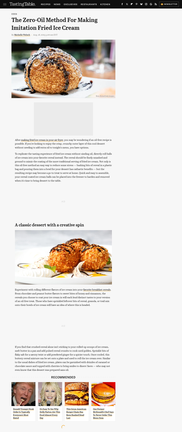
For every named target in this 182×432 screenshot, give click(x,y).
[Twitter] (127, 5)
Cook (14, 14)
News (57, 4)
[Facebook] (122, 5)
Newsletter (170, 4)
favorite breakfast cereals (96, 289)
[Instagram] (146, 5)
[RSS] (155, 5)
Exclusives (70, 4)
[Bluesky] (141, 5)
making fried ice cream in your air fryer (42, 139)
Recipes (45, 4)
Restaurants (89, 4)
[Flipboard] (131, 5)
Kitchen (105, 4)
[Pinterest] (136, 5)
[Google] (151, 5)
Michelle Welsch (22, 34)
